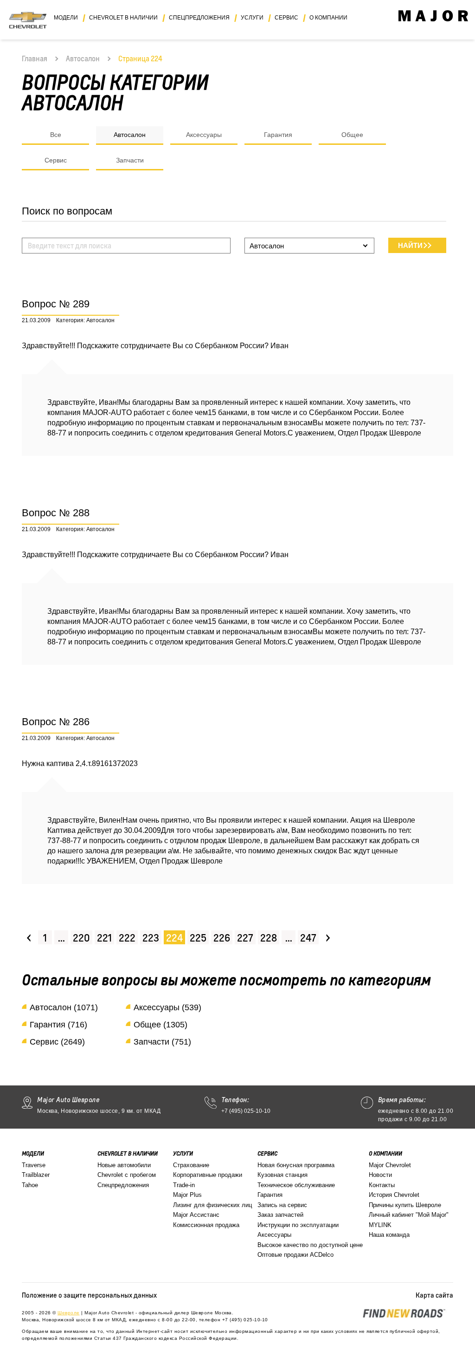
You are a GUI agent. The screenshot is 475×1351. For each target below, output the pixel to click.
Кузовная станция (282, 1174)
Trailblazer (36, 1174)
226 (221, 937)
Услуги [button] (252, 17)
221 (104, 937)
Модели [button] (66, 17)
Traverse (33, 1165)
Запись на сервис (282, 1205)
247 (308, 937)
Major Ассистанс (196, 1214)
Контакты (382, 1185)
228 (268, 937)
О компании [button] (328, 17)
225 (198, 937)
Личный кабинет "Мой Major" (409, 1214)
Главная (34, 58)
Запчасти (130, 160)
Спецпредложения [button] (199, 17)
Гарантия (278, 134)
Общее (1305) (160, 1024)
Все (55, 134)
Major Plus (187, 1194)
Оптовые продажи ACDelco (295, 1254)
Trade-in (184, 1185)
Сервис (56, 160)
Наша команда (389, 1234)
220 (81, 937)
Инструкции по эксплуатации (298, 1224)
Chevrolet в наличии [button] (123, 17)
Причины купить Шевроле (405, 1205)
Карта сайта (434, 1295)
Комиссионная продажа (206, 1224)
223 (150, 937)
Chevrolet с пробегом (126, 1174)
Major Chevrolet (390, 1165)
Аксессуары (204, 134)
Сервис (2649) (57, 1041)
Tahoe (30, 1185)
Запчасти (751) (162, 1041)
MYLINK (380, 1224)
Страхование (191, 1165)
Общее (352, 134)
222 (127, 937)
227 (245, 937)
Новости (380, 1174)
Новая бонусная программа (295, 1165)
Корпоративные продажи (207, 1174)
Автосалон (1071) (64, 1007)
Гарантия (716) (58, 1024)
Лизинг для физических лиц (212, 1205)
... (61, 937)
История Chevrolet (394, 1194)
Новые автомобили (124, 1165)
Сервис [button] (286, 17)
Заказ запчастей (280, 1214)
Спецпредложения (123, 1185)
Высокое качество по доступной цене (310, 1244)
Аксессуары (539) (167, 1007)
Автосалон (83, 58)
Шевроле (69, 1312)
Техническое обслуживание (296, 1185)
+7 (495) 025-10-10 (245, 1111)
